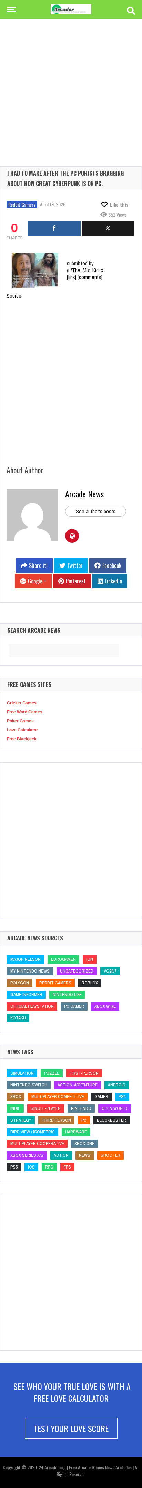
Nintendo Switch (28, 1085)
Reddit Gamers (22, 204)
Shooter (110, 1155)
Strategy (20, 1120)
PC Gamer (74, 1006)
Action (61, 1155)
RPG (49, 1167)
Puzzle (51, 1073)
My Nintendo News (30, 971)
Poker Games (20, 721)
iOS (31, 1167)
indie (15, 1108)
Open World (115, 1108)
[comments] (90, 277)
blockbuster (111, 1120)
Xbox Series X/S (26, 1155)
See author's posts (95, 511)
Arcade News (84, 493)
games (101, 1097)
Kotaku (18, 1018)
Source (14, 295)
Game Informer (26, 994)
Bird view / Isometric (32, 1132)
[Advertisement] (71, 81)
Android (116, 1085)
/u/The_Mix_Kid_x (85, 270)
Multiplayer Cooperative (37, 1143)
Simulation (22, 1073)
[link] (71, 277)
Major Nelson (25, 959)
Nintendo (81, 1108)
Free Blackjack (22, 739)
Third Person (56, 1120)
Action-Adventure (78, 1085)
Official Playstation (32, 1006)
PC (84, 1120)
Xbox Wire (105, 1006)
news (84, 1155)
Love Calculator (22, 730)
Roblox (90, 983)
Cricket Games (22, 703)
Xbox (15, 1097)
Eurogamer (63, 959)
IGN (89, 959)
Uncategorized (76, 971)
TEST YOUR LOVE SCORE (71, 1428)
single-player (46, 1108)
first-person (84, 1073)
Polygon (19, 983)
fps (67, 1167)
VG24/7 (110, 971)
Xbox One (84, 1143)
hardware (76, 1132)
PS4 (122, 1097)
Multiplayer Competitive (57, 1097)
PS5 (14, 1167)
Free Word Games (24, 712)
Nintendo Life (67, 994)
